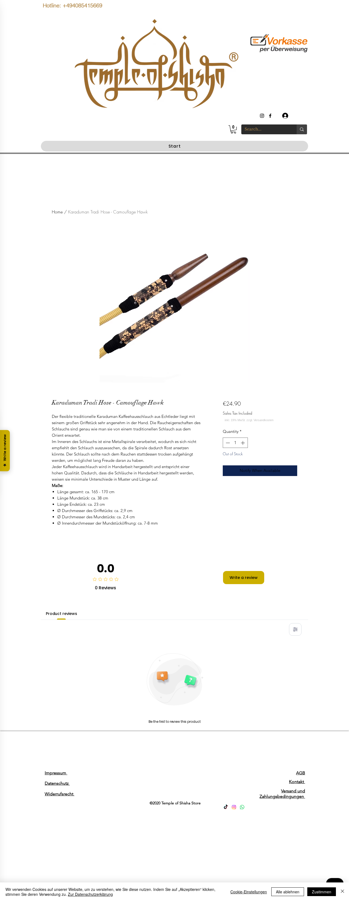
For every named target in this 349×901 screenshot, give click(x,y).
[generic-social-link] (270, 115)
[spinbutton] (235, 443)
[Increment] (243, 443)
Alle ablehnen (287, 891)
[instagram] (262, 115)
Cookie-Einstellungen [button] (248, 891)
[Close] (342, 892)
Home (57, 212)
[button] (233, 129)
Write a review (244, 577)
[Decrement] (227, 443)
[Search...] (302, 129)
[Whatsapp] (242, 807)
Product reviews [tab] (61, 613)
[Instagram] (234, 807)
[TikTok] (225, 807)
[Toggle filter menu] (295, 629)
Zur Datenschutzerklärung (90, 894)
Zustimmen (321, 891)
